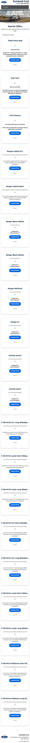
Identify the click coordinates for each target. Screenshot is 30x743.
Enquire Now (15, 60)
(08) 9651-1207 (25, 3)
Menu (6, 7)
